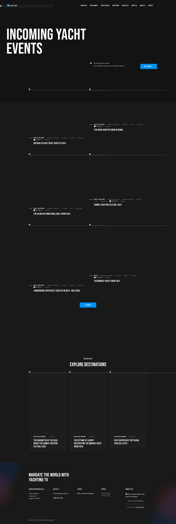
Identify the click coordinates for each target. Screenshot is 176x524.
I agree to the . (136, 507)
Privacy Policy (140, 507)
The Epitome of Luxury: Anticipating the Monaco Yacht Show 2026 (88, 443)
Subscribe (145, 496)
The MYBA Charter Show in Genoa (108, 129)
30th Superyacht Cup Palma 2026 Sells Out (126, 442)
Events (35, 138)
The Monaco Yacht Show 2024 (107, 281)
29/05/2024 (53, 285)
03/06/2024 (127, 199)
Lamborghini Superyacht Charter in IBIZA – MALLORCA (56, 290)
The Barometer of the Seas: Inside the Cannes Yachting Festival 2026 (45, 443)
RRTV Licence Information (85, 493)
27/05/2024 (113, 199)
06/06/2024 (107, 275)
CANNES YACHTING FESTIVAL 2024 (108, 204)
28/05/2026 (132, 436)
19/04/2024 (53, 138)
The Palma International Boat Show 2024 (51, 213)
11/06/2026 (51, 436)
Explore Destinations (39, 437)
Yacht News (41, 138)
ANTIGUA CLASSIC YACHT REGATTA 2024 (49, 143)
